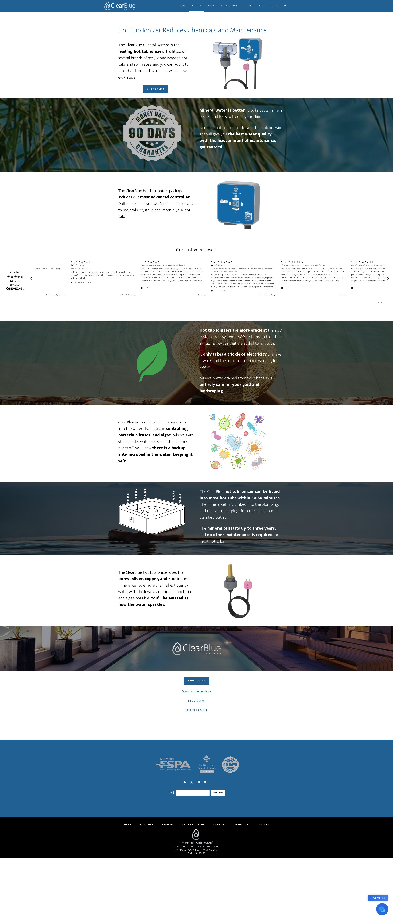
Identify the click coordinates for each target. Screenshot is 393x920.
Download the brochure (196, 691)
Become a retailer (196, 709)
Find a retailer (196, 700)
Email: (171, 793)
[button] (31, 278)
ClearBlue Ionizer (119, 6)
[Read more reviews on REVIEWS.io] (15, 289)
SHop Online (155, 89)
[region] (209, 278)
